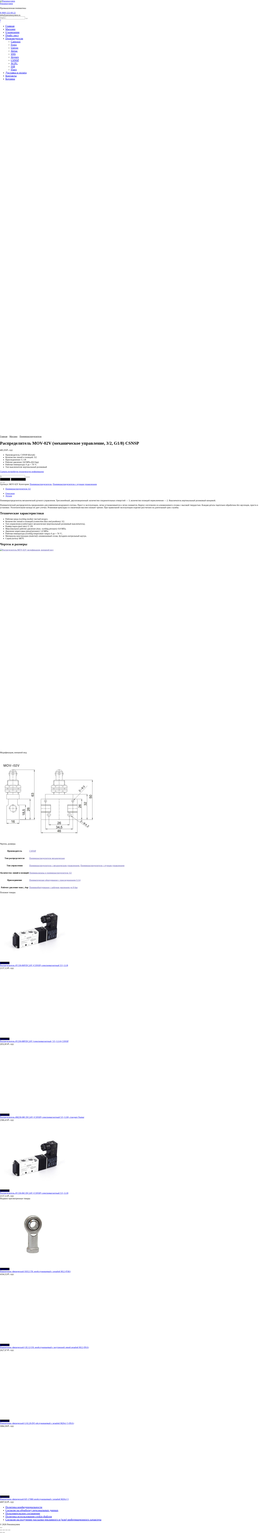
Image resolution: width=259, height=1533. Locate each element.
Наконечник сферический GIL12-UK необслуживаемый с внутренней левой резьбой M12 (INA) (44, 1482)
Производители (14, 38)
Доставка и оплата (16, 72)
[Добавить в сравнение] (4, 482)
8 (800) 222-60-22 (8, 13)
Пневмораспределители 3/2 (18, 489)
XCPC (14, 63)
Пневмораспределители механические (47, 858)
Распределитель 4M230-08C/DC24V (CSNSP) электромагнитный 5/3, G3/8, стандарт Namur (42, 1117)
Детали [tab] (8, 496)
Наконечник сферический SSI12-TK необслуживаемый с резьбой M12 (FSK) (35, 1271)
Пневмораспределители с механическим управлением (54, 865)
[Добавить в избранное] (1, 482)
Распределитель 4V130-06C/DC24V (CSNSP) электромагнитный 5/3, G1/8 (34, 1193)
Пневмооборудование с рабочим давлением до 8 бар (53, 887)
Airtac (14, 50)
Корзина (10, 78)
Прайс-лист (12, 35)
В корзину (5, 479)
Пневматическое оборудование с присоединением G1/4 (54, 880)
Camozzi (16, 41)
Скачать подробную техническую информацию (22, 471)
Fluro (14, 69)
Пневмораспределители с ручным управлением (75, 484)
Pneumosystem (6, 3)
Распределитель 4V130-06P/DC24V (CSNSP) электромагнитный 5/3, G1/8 (34, 965)
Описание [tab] (10, 493)
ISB (13, 66)
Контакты (11, 75)
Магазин (10, 29)
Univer (14, 47)
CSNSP (15, 60)
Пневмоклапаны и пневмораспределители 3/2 (50, 873)
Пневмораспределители (31, 436)
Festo (14, 44)
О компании (12, 32)
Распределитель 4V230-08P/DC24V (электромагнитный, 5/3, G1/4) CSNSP (34, 1041)
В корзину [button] (4, 963)
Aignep (15, 57)
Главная (9, 25)
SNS (13, 53)
